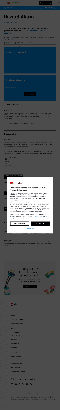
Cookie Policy (38, 216)
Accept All (40, 223)
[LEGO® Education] (16, 183)
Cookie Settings (30, 228)
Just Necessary (20, 223)
